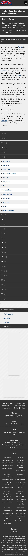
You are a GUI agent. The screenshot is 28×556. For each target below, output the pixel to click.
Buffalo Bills (20, 460)
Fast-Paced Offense (9, 173)
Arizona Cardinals (20, 511)
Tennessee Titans (7, 487)
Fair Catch (5, 165)
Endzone (4, 121)
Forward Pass (7, 190)
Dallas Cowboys (20, 494)
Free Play (5, 202)
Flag (3, 186)
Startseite (9, 424)
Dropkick (14, 531)
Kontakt (16, 408)
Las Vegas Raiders (20, 482)
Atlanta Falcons (7, 511)
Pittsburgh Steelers (7, 468)
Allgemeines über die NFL (13, 443)
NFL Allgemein (8, 314)
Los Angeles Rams (20, 513)
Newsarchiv (19, 424)
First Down (6, 182)
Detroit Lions (7, 496)
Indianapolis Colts (7, 479)
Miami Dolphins (20, 463)
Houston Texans (7, 477)
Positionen (6, 322)
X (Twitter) (19, 416)
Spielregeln (6, 318)
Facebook (9, 416)
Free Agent (6, 198)
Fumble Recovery (8, 210)
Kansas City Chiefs (20, 479)
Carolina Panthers (7, 513)
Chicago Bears (7, 494)
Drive (19, 75)
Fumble (20, 47)
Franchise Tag (7, 194)
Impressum (7, 408)
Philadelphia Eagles (20, 499)
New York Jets (20, 470)
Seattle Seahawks (20, 521)
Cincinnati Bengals (7, 463)
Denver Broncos (20, 477)
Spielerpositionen (17, 445)
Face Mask (6, 161)
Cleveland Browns (7, 465)
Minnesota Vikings (7, 502)
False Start (6, 169)
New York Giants (21, 496)
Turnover (4, 71)
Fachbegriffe (7, 326)
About (23, 408)
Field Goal (5, 178)
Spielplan (8, 432)
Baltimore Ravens (7, 460)
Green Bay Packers (7, 499)
